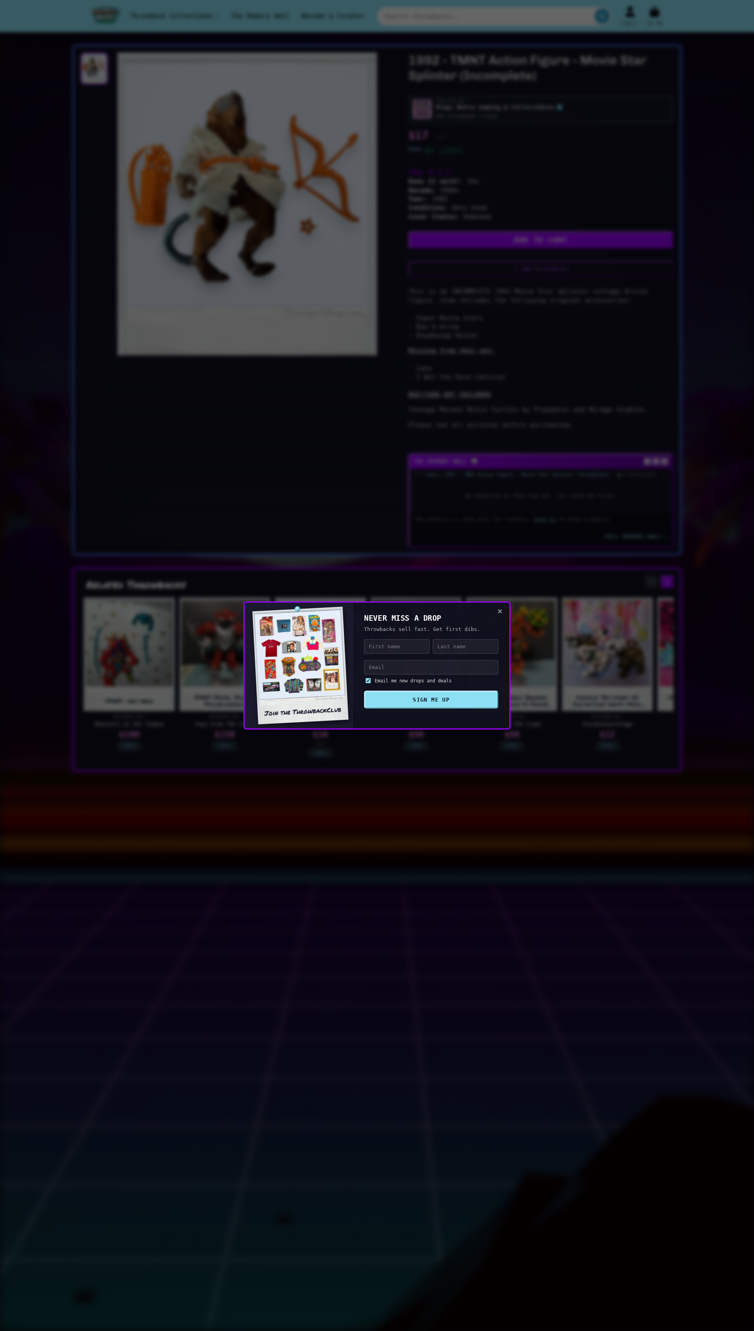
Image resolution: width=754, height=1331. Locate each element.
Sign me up (431, 700)
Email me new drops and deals (413, 681)
